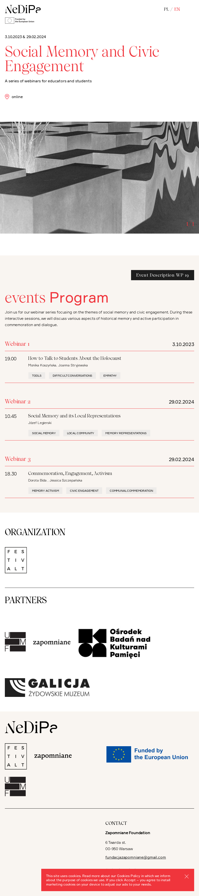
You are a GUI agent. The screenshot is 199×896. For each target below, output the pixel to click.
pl (166, 9)
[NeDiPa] (23, 9)
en (177, 9)
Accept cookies (186, 876)
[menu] (191, 9)
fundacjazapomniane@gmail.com (135, 857)
